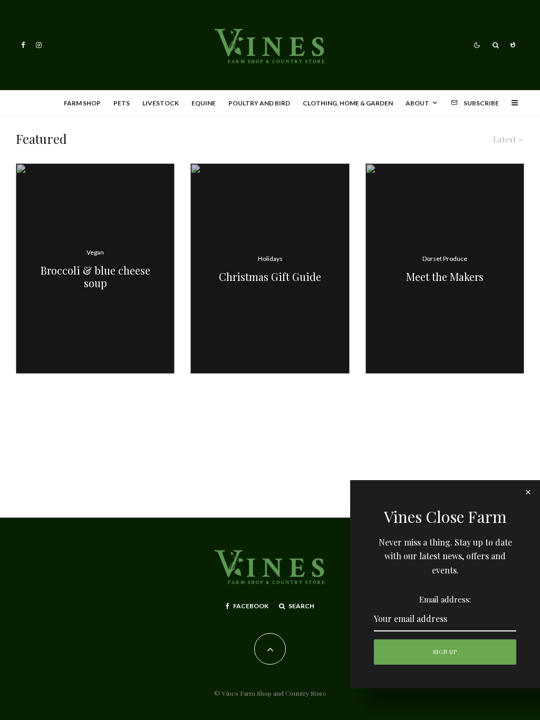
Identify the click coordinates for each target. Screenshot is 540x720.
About (417, 103)
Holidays (270, 258)
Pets (121, 103)
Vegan (95, 252)
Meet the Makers (445, 276)
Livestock (160, 103)
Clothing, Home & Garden (348, 103)
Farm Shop (82, 103)
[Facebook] (23, 45)
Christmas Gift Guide (270, 276)
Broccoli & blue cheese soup (95, 276)
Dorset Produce (444, 258)
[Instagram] (39, 45)
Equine (203, 103)
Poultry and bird (259, 103)
